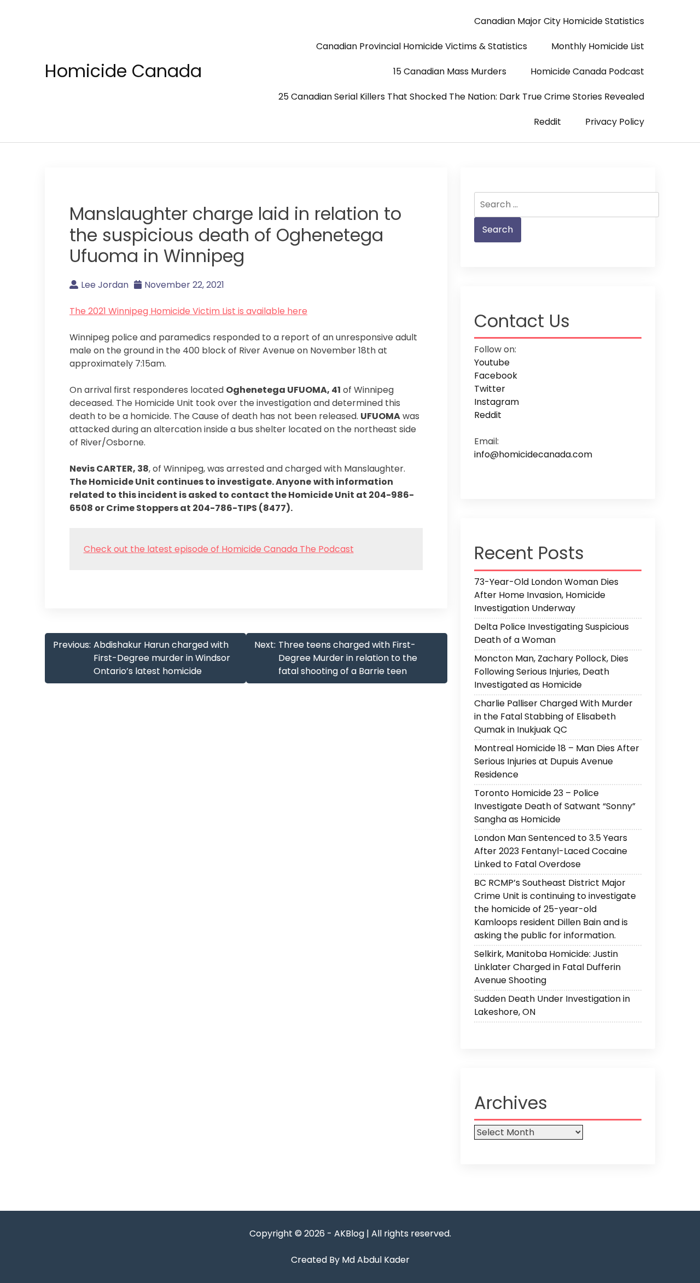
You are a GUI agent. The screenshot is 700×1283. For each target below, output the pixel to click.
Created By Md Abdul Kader (350, 1259)
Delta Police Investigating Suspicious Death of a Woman (551, 633)
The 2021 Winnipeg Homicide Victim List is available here (188, 311)
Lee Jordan (105, 284)
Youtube (492, 362)
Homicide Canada (123, 71)
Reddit (547, 121)
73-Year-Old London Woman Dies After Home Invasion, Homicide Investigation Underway (546, 595)
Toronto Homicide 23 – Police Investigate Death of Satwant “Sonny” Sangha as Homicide (554, 806)
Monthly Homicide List (597, 46)
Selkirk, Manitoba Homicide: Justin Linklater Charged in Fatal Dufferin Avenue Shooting (547, 967)
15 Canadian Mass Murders (449, 71)
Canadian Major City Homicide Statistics (559, 21)
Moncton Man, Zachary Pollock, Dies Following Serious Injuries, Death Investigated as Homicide (551, 671)
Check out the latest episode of (152, 549)
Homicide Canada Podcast (587, 71)
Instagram (496, 402)
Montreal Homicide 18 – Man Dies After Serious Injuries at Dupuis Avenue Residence (556, 761)
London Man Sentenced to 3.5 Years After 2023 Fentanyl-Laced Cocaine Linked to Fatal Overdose (550, 851)
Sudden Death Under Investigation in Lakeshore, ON (552, 1005)
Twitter (489, 388)
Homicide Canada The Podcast (287, 549)
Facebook (495, 375)
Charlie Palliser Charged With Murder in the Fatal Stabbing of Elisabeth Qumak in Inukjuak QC (553, 716)
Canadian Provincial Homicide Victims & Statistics (421, 46)
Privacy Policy (614, 121)
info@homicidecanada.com (533, 454)
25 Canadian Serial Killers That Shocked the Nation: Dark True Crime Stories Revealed (461, 96)
